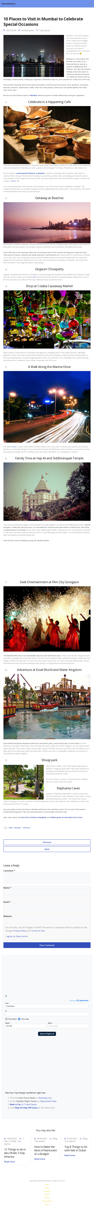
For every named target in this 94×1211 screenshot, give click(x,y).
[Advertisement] (47, 1065)
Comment (9, 871)
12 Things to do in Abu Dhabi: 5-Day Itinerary (15, 1152)
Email (7, 902)
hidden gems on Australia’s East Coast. (66, 817)
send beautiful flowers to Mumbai (30, 173)
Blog (13, 1141)
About (47, 1204)
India (11, 828)
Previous (47, 842)
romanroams (27, 30)
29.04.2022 (42, 1138)
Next (47, 849)
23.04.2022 (72, 1138)
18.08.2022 (12, 1138)
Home (47, 1184)
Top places (44, 30)
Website (7, 916)
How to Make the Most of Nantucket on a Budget (45, 1150)
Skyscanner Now (48, 1101)
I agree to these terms (17, 936)
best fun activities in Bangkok (33, 817)
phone (13, 181)
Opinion (47, 1198)
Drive (14, 447)
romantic (26, 828)
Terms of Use (38, 930)
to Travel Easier (23, 1104)
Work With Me (47, 1201)
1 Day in (47, 1194)
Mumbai (33, 95)
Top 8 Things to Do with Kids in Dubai (75, 1148)
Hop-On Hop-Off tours (26, 1107)
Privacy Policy (19, 930)
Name (7, 888)
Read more (9, 1161)
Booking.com (45, 1097)
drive (34, 277)
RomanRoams (8, 3)
